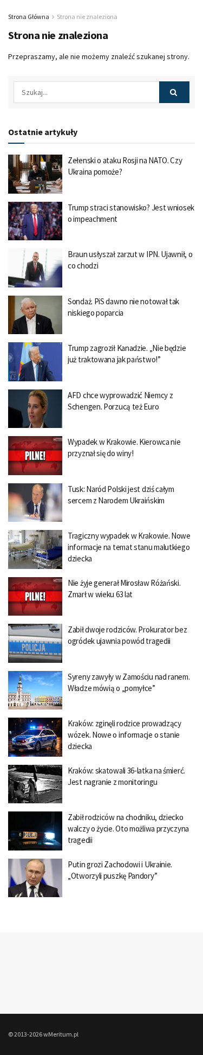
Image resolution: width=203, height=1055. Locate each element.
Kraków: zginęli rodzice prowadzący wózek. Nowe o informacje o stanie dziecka (124, 734)
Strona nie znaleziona (87, 16)
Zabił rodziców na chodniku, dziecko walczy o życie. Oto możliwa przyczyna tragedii (128, 828)
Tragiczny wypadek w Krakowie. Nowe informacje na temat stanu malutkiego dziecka (129, 547)
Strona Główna (28, 16)
